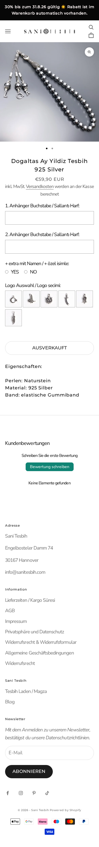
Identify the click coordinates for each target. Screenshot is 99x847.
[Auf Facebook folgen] (7, 793)
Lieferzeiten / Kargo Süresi (30, 600)
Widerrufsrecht (20, 663)
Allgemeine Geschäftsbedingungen (39, 653)
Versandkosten (40, 186)
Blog (9, 702)
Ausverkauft (49, 348)
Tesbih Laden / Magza (26, 691)
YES (15, 272)
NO (33, 272)
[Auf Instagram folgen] (20, 793)
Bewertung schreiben (49, 467)
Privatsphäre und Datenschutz (34, 632)
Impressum (16, 621)
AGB (10, 610)
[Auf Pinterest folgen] (34, 793)
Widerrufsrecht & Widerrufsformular (40, 642)
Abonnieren (28, 771)
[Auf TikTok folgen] (47, 793)
